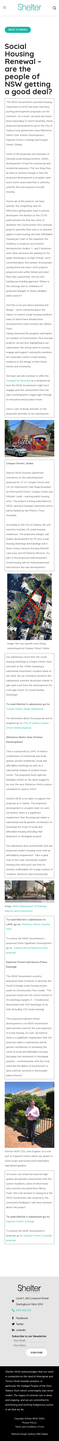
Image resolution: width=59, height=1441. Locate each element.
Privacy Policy (29, 1422)
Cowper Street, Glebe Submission (25, 709)
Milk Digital (42, 1434)
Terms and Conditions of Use (29, 1426)
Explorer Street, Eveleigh (20, 1221)
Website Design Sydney (23, 1434)
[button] (54, 8)
